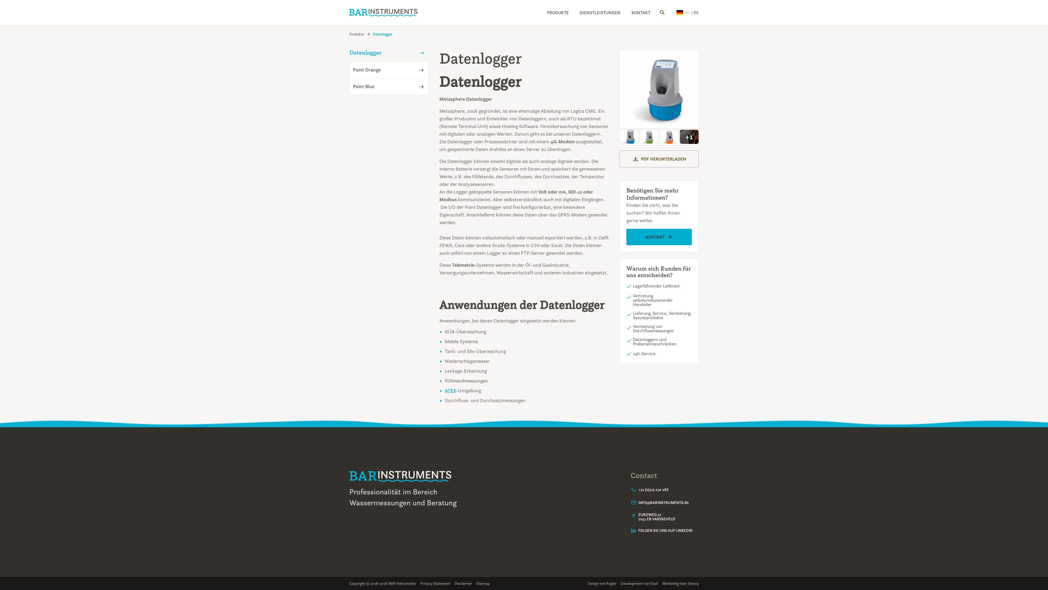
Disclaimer (463, 583)
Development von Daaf (639, 583)
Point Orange (367, 70)
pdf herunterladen (663, 159)
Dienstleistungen (600, 12)
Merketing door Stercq (680, 583)
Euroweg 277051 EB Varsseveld (656, 516)
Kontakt (641, 12)
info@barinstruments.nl (663, 502)
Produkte (558, 12)
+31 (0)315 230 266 (653, 489)
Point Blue (363, 87)
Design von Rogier (602, 583)
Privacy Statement (435, 583)
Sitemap (483, 583)
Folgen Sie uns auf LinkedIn (665, 530)
